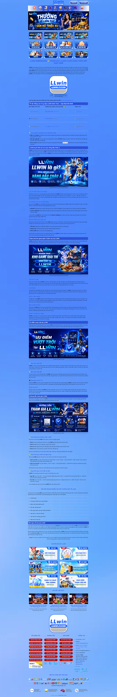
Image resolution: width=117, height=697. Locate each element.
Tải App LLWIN (48, 118)
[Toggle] (29, 498)
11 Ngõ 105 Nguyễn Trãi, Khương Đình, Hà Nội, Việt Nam (81, 647)
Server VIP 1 (56, 111)
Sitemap (78, 666)
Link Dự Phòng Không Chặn (52, 126)
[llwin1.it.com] (58, 3)
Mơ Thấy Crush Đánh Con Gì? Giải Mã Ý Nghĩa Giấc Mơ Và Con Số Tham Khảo (38, 606)
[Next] (86, 21)
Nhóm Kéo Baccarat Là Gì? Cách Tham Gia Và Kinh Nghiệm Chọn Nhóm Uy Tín (79, 606)
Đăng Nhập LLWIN (49, 111)
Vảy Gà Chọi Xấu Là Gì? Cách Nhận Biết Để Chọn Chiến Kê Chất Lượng (58, 606)
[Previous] (31, 21)
